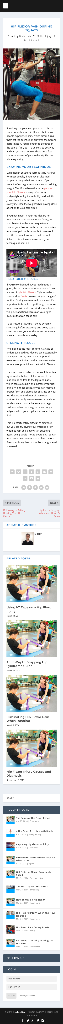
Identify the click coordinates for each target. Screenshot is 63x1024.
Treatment (34, 821)
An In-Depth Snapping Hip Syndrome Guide (26, 664)
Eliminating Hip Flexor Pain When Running (27, 719)
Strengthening (35, 834)
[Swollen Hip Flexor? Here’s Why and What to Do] (10, 860)
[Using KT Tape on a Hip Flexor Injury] (31, 584)
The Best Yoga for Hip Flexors (32, 886)
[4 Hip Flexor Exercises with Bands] (10, 833)
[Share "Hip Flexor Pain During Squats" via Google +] (25, 472)
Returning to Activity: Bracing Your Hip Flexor (35, 942)
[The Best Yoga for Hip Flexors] (10, 889)
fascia (24, 296)
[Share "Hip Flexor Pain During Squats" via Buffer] (51, 472)
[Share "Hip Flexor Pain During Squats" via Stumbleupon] (25, 478)
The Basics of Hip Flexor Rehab (33, 818)
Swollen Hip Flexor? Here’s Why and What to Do (36, 859)
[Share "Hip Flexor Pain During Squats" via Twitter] (18, 472)
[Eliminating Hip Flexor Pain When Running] (31, 693)
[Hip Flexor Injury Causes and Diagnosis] (31, 748)
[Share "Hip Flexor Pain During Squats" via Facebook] (12, 472)
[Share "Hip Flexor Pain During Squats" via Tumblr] (31, 472)
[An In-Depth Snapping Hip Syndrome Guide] (31, 638)
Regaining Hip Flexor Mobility (32, 844)
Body (22, 36)
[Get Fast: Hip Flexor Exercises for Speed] (10, 874)
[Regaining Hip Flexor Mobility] (10, 846)
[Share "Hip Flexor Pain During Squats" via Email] (31, 478)
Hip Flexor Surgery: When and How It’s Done (35, 914)
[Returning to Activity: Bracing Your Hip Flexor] (10, 943)
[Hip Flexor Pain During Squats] (10, 929)
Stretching (34, 889)
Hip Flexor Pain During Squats (32, 927)
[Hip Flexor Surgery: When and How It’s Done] (10, 915)
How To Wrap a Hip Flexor (30, 899)
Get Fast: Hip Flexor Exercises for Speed (34, 873)
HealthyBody (19, 1011)
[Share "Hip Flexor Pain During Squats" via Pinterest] (38, 472)
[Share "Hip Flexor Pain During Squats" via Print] (38, 478)
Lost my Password (27, 995)
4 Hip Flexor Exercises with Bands (34, 831)
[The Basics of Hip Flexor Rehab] (10, 820)
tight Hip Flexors (27, 292)
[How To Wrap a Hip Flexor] (10, 902)
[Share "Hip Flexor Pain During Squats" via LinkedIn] (44, 472)
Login (11, 995)
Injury (48, 36)
